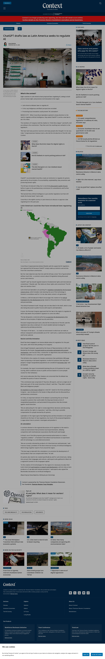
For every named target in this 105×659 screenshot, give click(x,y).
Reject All (86, 654)
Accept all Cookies (97, 654)
